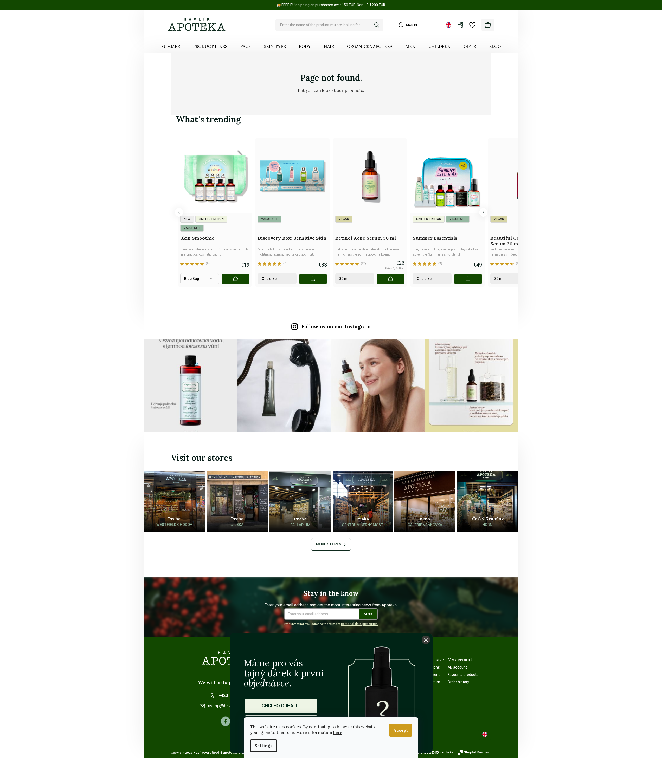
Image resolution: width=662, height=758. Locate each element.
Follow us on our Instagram (336, 326)
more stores (328, 544)
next (483, 212)
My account (457, 667)
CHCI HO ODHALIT (281, 705)
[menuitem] (171, 46)
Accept (400, 730)
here (337, 732)
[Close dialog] (425, 639)
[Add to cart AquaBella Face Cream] (158, 279)
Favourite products (463, 674)
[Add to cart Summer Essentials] (468, 279)
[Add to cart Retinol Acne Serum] (390, 279)
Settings (263, 745)
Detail (235, 279)
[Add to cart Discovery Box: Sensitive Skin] (313, 279)
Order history (458, 682)
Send (368, 614)
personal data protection (359, 624)
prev (179, 212)
